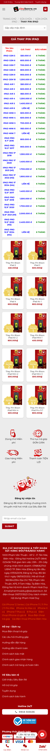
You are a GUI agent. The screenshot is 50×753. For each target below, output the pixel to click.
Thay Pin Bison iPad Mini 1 (37, 336)
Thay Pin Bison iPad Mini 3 (37, 372)
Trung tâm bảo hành (24, 2)
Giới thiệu (8, 2)
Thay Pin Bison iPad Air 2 (13, 336)
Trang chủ (9, 19)
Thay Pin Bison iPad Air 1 (37, 300)
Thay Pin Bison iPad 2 (13, 264)
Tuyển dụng (40, 2)
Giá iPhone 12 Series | (13, 604)
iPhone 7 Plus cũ (16, 611)
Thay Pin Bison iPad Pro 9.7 (37, 409)
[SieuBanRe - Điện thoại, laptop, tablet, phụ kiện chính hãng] (25, 9)
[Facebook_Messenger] (42, 734)
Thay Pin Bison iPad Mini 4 (13, 409)
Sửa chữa (26, 19)
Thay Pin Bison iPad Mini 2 (13, 372)
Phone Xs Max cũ (26, 608)
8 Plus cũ (32, 611)
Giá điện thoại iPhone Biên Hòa (29, 619)
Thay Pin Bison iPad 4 (13, 300)
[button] (3, 9)
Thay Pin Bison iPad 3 (37, 264)
